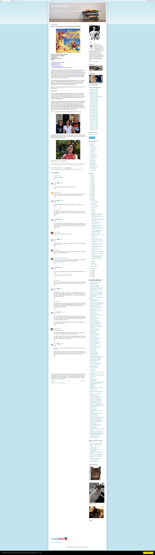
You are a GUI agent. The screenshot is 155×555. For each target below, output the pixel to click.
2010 (91, 268)
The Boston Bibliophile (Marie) (96, 413)
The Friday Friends (93, 414)
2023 (91, 179)
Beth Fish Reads (93, 309)
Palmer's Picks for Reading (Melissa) (97, 382)
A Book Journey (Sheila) (94, 285)
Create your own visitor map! (56, 542)
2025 (91, 176)
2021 (91, 183)
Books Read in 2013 (94, 112)
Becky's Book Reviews (94, 306)
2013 (91, 196)
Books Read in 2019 (94, 120)
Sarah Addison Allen (94, 167)
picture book (79, 169)
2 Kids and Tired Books (58, 262)
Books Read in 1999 (94, 92)
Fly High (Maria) (93, 350)
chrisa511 (56, 192)
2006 (91, 275)
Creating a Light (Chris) (94, 446)
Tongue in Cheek (93, 427)
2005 (91, 276)
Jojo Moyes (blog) (93, 155)
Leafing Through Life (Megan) (96, 363)
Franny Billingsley (93, 150)
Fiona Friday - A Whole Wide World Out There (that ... (96, 226)
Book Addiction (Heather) (95, 317)
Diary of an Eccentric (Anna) (95, 341)
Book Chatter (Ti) (93, 319)
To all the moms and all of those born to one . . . (97, 241)
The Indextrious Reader (94, 415)
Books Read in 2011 (94, 109)
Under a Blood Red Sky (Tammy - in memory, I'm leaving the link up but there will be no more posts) (97, 433)
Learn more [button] (39, 552)
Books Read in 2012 (94, 110)
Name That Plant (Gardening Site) (96, 454)
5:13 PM (65, 258)
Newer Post (53, 380)
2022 (91, 181)
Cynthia (55, 328)
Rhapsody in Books (93, 395)
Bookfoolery (60, 6)
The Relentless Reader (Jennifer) (96, 420)
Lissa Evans (92, 158)
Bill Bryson (92, 144)
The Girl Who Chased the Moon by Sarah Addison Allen (97, 256)
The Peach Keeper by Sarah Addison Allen (96, 247)
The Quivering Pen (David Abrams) (96, 417)
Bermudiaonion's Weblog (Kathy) (96, 307)
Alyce (55, 232)
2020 (91, 184)
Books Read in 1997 (94, 89)
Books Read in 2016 (94, 116)
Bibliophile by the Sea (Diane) (95, 310)
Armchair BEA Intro (94, 223)
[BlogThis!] (66, 168)
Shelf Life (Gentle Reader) (95, 402)
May (92, 212)
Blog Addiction (92, 312)
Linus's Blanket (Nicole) (94, 367)
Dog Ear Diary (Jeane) (94, 343)
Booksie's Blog (93, 331)
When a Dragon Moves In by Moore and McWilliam (96, 231)
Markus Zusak (93, 161)
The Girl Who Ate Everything (95, 458)
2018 (91, 188)
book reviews (56, 169)
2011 (91, 199)
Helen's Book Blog (93, 354)
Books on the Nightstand (94, 328)
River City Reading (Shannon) (96, 396)
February (93, 264)
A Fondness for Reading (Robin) (96, 287)
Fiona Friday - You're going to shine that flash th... (97, 244)
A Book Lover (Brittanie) (94, 286)
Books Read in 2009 (94, 106)
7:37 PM (61, 182)
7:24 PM (61, 267)
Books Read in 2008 (94, 105)
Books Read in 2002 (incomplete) (96, 96)
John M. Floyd (93, 154)
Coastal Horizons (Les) (94, 337)
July (92, 209)
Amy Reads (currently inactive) (96, 302)
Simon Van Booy (93, 168)
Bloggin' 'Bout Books (94, 313)
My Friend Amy (93, 376)
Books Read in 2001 (94, 95)
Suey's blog (92, 407)
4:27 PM (61, 343)
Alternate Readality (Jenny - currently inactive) (95, 300)
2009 (91, 270)
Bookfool (56, 182)
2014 (91, 194)
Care (55, 209)
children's (60, 169)
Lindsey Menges (93, 157)
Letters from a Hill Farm (94, 364)
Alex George (92, 142)
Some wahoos (94, 237)
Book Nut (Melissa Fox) (94, 320)
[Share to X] (67, 168)
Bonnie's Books (93, 316)
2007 (91, 273)
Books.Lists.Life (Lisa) (94, 330)
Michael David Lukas (94, 164)
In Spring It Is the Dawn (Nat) (95, 357)
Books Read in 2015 (94, 115)
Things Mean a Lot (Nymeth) (95, 421)
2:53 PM (61, 312)
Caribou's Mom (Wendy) (94, 334)
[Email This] (65, 168)
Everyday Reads (93, 349)
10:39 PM (60, 192)
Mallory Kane (92, 160)
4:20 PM (59, 328)
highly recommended (72, 169)
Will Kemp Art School (94, 461)
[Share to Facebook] (69, 168)
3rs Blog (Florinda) (93, 283)
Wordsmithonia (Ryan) (94, 436)
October (93, 204)
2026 (91, 174)
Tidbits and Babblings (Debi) (95, 424)
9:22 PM (61, 239)
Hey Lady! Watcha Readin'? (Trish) (96, 356)
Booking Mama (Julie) (94, 323)
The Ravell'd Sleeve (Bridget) (95, 418)
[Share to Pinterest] (70, 168)
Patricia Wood (92, 165)
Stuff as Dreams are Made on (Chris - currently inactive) (97, 406)
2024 (91, 178)
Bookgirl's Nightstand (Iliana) (95, 322)
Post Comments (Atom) (60, 382)
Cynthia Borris (92, 148)
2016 (91, 191)
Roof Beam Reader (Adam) (95, 398)
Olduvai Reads (93, 380)
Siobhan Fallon (93, 170)
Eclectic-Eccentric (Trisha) (95, 346)
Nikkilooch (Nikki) (93, 379)
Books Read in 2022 (94, 125)
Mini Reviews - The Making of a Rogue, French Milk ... (97, 215)
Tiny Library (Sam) (93, 426)
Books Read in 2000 (94, 93)
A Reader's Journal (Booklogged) (96, 293)
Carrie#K (55, 175)
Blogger (86, 547)
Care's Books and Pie (94, 333)
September (93, 205)
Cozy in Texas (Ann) (94, 340)
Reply (55, 179)
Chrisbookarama (93, 336)
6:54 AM (57, 301)
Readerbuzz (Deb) (93, 389)
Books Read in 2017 (94, 118)
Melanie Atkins (93, 163)
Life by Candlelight (93, 366)
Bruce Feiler (92, 145)
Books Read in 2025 (94, 129)
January (93, 266)
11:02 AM (58, 209)
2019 (91, 186)
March (92, 263)
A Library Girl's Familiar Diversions (96, 291)
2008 (91, 271)
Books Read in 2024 (94, 128)
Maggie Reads (93, 373)
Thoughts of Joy (93, 423)
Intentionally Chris (93, 448)
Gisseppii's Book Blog (94, 353)
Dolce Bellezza (93, 344)
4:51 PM (57, 280)
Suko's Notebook (93, 409)
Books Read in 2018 (94, 119)
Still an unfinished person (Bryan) (96, 403)
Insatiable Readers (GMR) (95, 359)
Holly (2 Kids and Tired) (59, 258)
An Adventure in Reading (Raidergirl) (97, 303)
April (92, 261)
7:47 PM (61, 288)
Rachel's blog (92, 386)
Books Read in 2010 (94, 108)
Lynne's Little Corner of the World (96, 372)
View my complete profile (94, 61)
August (92, 207)
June (92, 210)
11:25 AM (61, 219)
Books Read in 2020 (94, 122)
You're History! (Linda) (94, 437)
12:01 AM (61, 200)
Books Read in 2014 (94, 113)
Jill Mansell (92, 151)
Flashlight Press (80, 86)
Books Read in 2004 (94, 99)
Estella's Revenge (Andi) (94, 347)
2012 (91, 197)
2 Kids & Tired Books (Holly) (95, 282)
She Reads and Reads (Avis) (95, 400)
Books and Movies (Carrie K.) (95, 325)
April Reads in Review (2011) (96, 239)
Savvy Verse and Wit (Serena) (96, 399)
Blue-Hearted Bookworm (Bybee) (96, 315)
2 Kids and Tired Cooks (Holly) (96, 443)
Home (68, 380)
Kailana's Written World (94, 360)
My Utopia (92, 377)
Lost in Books (92, 369)
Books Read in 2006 (94, 102)
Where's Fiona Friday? (95, 233)
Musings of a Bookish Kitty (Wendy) (97, 374)
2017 (91, 189)
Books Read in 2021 (94, 123)
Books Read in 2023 (94, 126)
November (93, 202)
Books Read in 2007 (94, 103)
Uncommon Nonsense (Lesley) (96, 431)
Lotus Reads (92, 370)
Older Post (83, 380)
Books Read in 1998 (94, 90)
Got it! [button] (148, 552)
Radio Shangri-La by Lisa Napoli (97, 251)
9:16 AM (57, 249)
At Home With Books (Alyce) (95, 304)
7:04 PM (59, 175)
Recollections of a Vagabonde (95, 393)
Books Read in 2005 (94, 100)
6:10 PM (58, 232)
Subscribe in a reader (93, 134)
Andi (55, 249)
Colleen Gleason (93, 147)
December (93, 201)
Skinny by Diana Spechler (96, 221)
